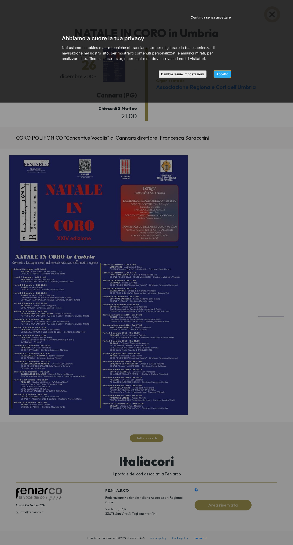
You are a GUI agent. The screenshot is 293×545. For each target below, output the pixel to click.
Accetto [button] (222, 74)
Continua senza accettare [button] (211, 17)
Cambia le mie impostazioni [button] (182, 74)
